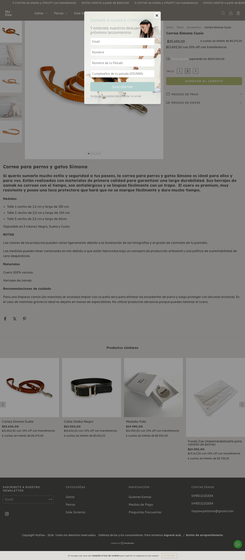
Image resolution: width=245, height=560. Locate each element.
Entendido (169, 556)
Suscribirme (122, 86)
